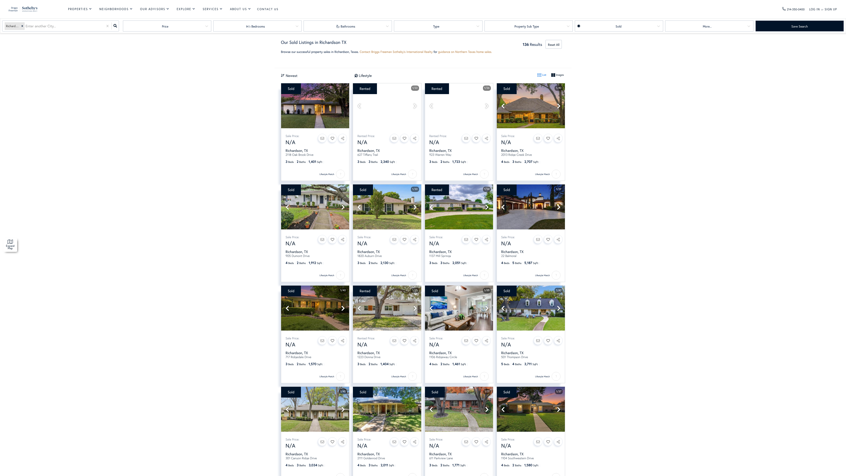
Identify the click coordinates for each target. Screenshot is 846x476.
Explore (184, 9)
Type (436, 26)
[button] (22, 26)
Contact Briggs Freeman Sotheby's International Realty (396, 52)
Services (211, 9)
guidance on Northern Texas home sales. (465, 52)
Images (559, 74)
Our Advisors (152, 9)
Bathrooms (348, 26)
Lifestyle (365, 75)
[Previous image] (359, 106)
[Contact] (322, 138)
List (544, 74)
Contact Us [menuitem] (267, 9)
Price (165, 26)
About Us (238, 9)
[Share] (342, 138)
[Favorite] (332, 138)
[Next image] (415, 106)
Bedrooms (258, 26)
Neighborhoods (114, 9)
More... (707, 26)
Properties (78, 9)
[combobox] (595, 90)
